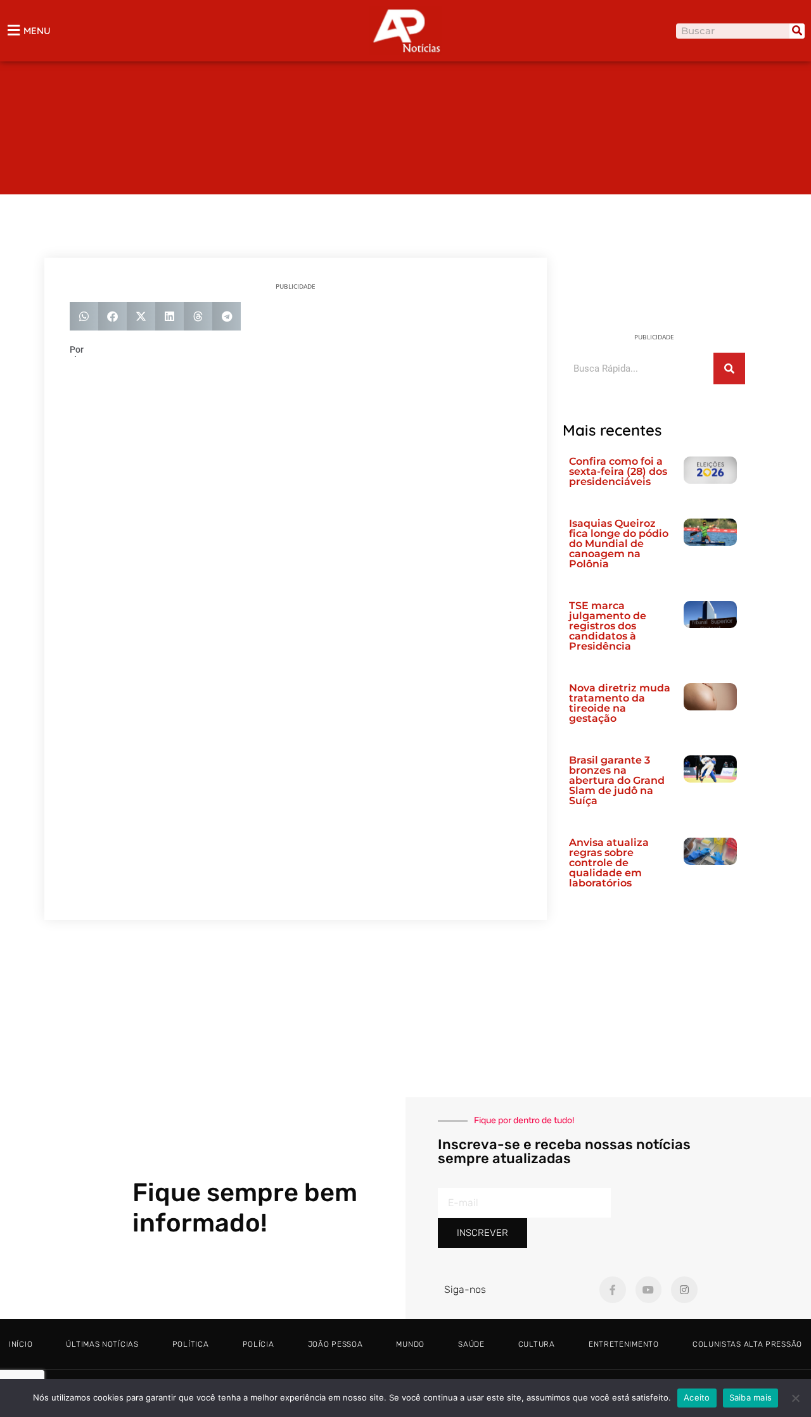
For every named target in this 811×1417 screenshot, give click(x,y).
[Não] (795, 1398)
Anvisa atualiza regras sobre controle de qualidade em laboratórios (609, 862)
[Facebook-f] (612, 1289)
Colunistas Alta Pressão (747, 1344)
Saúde (471, 1344)
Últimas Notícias (102, 1344)
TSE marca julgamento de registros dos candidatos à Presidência (607, 626)
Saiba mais (750, 1397)
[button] (84, 316)
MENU (37, 31)
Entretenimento (624, 1344)
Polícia (258, 1344)
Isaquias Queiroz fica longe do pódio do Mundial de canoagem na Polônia (618, 543)
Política (190, 1344)
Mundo (410, 1344)
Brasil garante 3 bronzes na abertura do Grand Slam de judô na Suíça (617, 780)
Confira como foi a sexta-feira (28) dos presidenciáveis (618, 471)
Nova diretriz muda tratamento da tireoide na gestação (619, 703)
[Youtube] (648, 1289)
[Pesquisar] (797, 31)
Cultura (536, 1344)
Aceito (697, 1397)
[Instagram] (684, 1289)
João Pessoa (335, 1344)
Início (20, 1344)
